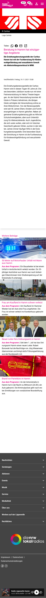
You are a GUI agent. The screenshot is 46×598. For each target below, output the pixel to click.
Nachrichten (7, 460)
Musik (4, 487)
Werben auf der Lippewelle (13, 514)
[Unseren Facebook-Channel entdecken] (2, 565)
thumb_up (40, 592)
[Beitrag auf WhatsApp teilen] (12, 45)
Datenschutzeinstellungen (12, 561)
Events (5, 480)
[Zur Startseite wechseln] (7, 4)
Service (5, 494)
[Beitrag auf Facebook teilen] (16, 45)
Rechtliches (7, 521)
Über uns (6, 508)
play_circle (36, 592)
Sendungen (7, 467)
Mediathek (6, 501)
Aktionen (6, 474)
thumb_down (32, 592)
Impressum (5, 557)
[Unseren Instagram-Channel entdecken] (6, 565)
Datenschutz (18, 557)
